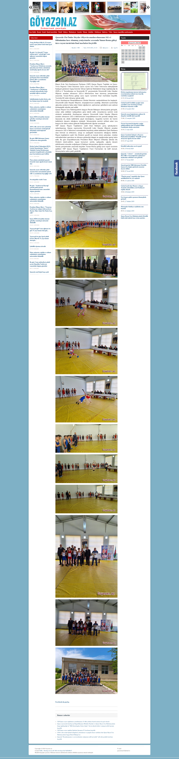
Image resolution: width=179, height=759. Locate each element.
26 (130, 59)
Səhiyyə (65, 32)
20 (133, 56)
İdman (85, 32)
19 (130, 56)
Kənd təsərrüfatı (52, 32)
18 (126, 56)
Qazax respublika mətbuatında (123, 32)
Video (110, 32)
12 (130, 53)
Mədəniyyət (72, 32)
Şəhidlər (90, 32)
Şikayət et (105, 47)
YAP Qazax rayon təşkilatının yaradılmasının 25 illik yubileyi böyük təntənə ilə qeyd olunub (83, 721)
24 (123, 59)
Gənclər (79, 32)
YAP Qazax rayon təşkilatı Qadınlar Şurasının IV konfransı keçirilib (76, 730)
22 (140, 56)
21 (136, 56)
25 (126, 59)
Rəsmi (39, 32)
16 (143, 53)
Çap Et (116, 47)
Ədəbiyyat (97, 32)
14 (136, 53)
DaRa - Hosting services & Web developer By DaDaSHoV (55, 750)
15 (140, 53)
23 (143, 56)
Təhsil (60, 32)
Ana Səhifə (32, 32)
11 (126, 53)
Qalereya (105, 32)
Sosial (44, 32)
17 (123, 56)
